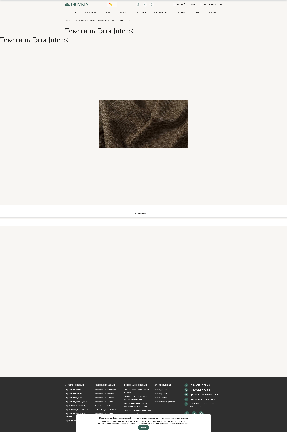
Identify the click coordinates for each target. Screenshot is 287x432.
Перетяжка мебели (74, 384)
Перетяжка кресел (73, 389)
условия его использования (176, 423)
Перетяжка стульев (73, 397)
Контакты (212, 12)
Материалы (90, 12)
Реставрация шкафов (104, 405)
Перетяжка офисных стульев (77, 405)
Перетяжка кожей (162, 384)
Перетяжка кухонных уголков (77, 409)
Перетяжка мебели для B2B (136, 414)
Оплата (122, 12)
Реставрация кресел (104, 401)
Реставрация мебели (105, 384)
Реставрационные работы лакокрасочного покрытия (135, 404)
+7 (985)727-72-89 (213, 4)
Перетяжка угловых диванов (77, 401)
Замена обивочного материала (137, 410)
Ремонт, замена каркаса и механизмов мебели (135, 398)
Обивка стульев (160, 397)
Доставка (180, 12)
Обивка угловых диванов (164, 401)
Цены (107, 12)
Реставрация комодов (104, 397)
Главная (68, 20)
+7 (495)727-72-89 (186, 4)
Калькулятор (160, 12)
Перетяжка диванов (73, 393)
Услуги (73, 12)
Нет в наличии (140, 213)
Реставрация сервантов (105, 389)
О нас (196, 12)
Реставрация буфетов (104, 393)
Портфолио (140, 12)
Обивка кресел (160, 393)
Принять (143, 428)
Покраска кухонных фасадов (107, 409)
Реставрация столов (104, 413)
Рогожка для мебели (98, 20)
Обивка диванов (161, 389)
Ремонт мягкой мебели (135, 384)
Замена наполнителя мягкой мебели (136, 391)
